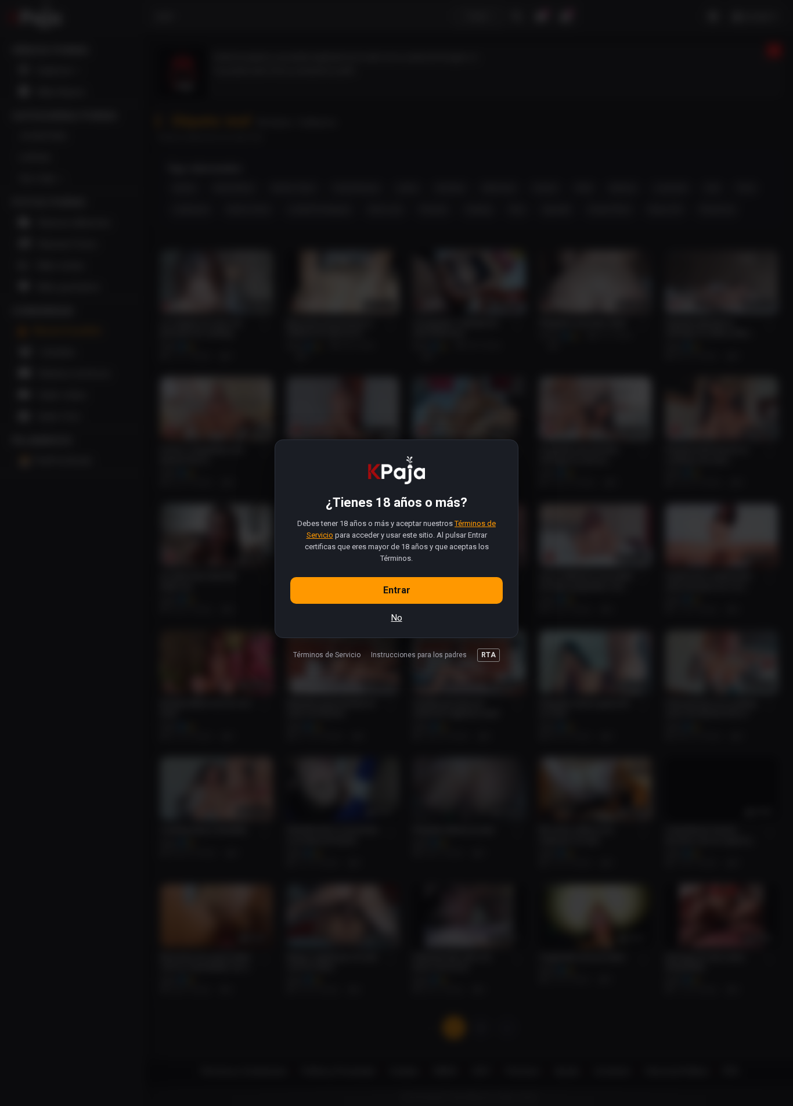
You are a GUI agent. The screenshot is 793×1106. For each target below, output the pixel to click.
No (396, 618)
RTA (488, 655)
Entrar (396, 590)
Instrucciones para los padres (419, 655)
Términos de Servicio (327, 655)
